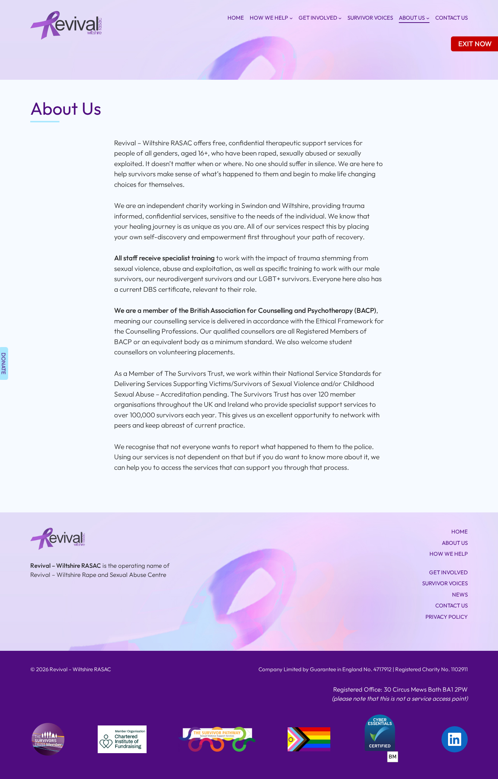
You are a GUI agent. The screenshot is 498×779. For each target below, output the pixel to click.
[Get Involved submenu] (340, 18)
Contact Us (451, 17)
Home (235, 17)
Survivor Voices (370, 17)
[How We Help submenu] (291, 18)
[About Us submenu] (427, 18)
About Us (412, 17)
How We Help (269, 17)
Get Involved (318, 17)
